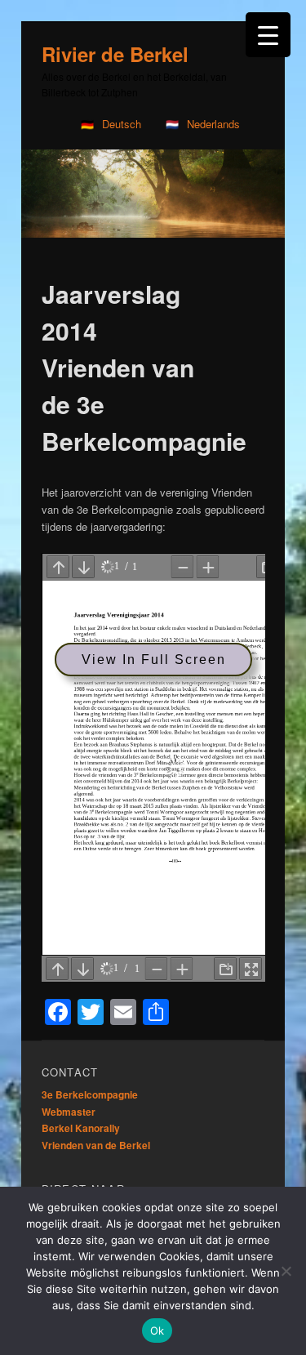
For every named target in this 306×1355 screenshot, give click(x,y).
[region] (153, 187)
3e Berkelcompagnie (90, 1082)
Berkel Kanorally (81, 1115)
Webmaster (68, 1099)
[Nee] (285, 1271)
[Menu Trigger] (268, 34)
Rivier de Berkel (115, 54)
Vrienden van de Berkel (96, 1132)
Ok (157, 1330)
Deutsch (121, 123)
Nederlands (213, 123)
